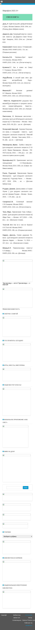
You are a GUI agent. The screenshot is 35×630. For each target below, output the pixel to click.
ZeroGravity (28, 615)
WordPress (29, 625)
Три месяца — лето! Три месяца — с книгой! (16, 283)
